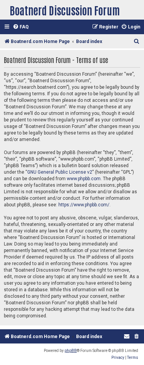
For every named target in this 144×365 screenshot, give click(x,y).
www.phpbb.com (84, 178)
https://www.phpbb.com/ (83, 204)
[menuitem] (21, 27)
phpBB (71, 350)
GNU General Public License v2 (59, 172)
